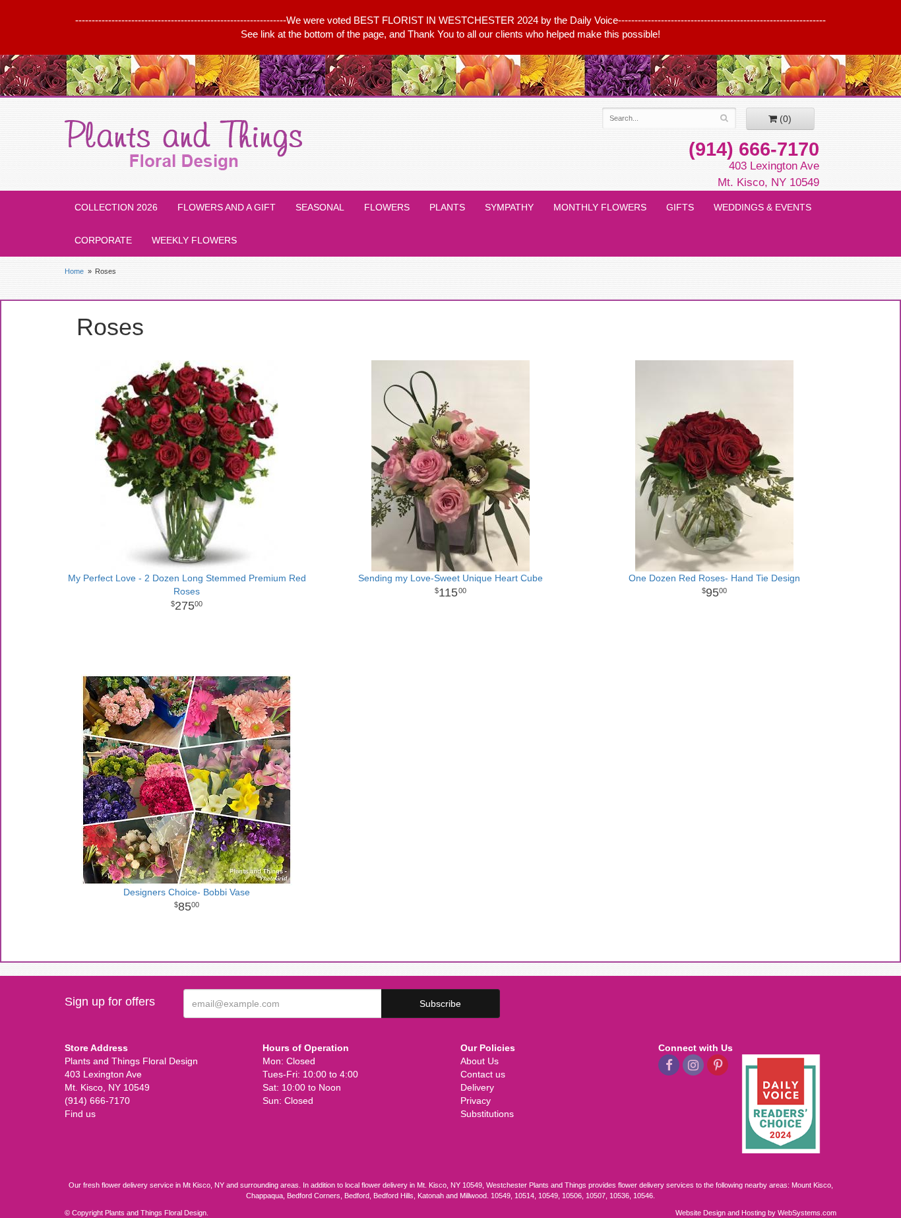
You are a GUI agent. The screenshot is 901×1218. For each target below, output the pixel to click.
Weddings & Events (762, 207)
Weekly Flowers (194, 240)
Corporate (103, 240)
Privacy (475, 1100)
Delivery (477, 1087)
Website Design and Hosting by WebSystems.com (755, 1213)
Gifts (680, 207)
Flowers (387, 207)
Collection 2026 (116, 207)
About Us (479, 1061)
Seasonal (319, 207)
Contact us (482, 1074)
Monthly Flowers (599, 207)
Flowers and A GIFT (226, 207)
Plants (447, 207)
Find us (80, 1113)
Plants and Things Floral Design (183, 145)
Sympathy (509, 207)
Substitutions (487, 1113)
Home (74, 271)
